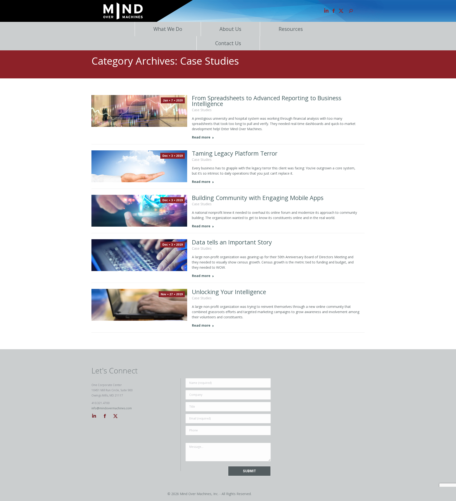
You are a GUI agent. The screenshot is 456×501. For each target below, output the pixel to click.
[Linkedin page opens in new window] (326, 11)
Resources (291, 29)
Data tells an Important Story (232, 242)
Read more (201, 137)
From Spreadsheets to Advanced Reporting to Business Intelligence (266, 101)
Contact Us (228, 43)
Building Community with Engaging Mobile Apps (257, 198)
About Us (230, 29)
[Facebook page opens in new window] (334, 11)
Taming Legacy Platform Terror (234, 153)
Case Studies (202, 110)
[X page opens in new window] (341, 11)
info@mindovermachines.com (111, 408)
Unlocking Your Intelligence (229, 292)
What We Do (167, 29)
